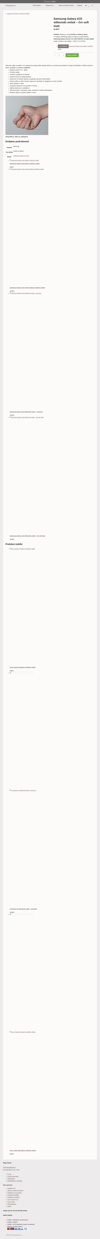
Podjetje (79, 5)
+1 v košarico (63, 46)
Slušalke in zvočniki (13, 1197)
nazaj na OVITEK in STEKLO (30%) (18, 13)
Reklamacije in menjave (14, 1181)
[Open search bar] (89, 6)
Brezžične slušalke (13, 1195)
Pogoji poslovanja (12, 1176)
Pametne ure (49, 5)
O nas (9, 1174)
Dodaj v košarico (72, 55)
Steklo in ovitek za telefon (66, 5)
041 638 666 (7, 1170)
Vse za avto (11, 1202)
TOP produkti (36, 5)
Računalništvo (11, 1204)
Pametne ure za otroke (14, 1193)
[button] (92, 5)
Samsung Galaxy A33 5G (21, 156)
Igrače (9, 1206)
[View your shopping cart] (86, 5)
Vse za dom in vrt (12, 1199)
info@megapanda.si (9, 1167)
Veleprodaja (11, 1178)
